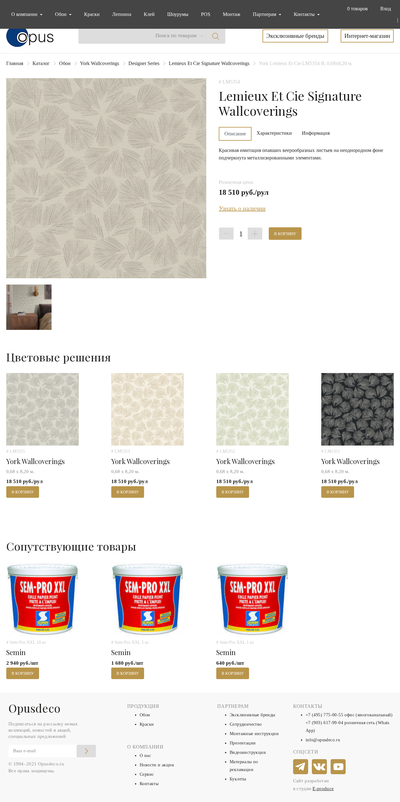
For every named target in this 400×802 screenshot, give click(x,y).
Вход (385, 8)
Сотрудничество (246, 724)
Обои (65, 63)
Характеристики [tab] (274, 133)
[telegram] (301, 767)
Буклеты (238, 779)
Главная (14, 63)
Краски (92, 14)
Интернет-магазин (367, 36)
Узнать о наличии (242, 208)
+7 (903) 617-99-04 (324, 722)
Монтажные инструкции (254, 733)
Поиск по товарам (176, 35)
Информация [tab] (316, 133)
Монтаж (231, 14)
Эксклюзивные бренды (295, 36)
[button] (356, 9)
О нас (145, 755)
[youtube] (338, 767)
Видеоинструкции (248, 752)
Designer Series (143, 63)
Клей (149, 14)
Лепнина (121, 14)
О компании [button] (25, 14)
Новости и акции (157, 765)
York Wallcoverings (99, 63)
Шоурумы (177, 14)
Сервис (147, 774)
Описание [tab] (235, 133)
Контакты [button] (305, 14)
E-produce (323, 788)
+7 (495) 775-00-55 (324, 715)
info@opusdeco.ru (323, 740)
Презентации (243, 743)
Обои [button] (61, 14)
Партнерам (265, 14)
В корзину (285, 233)
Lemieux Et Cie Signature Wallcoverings (209, 63)
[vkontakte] (320, 767)
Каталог (41, 63)
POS (205, 14)
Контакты (149, 783)
